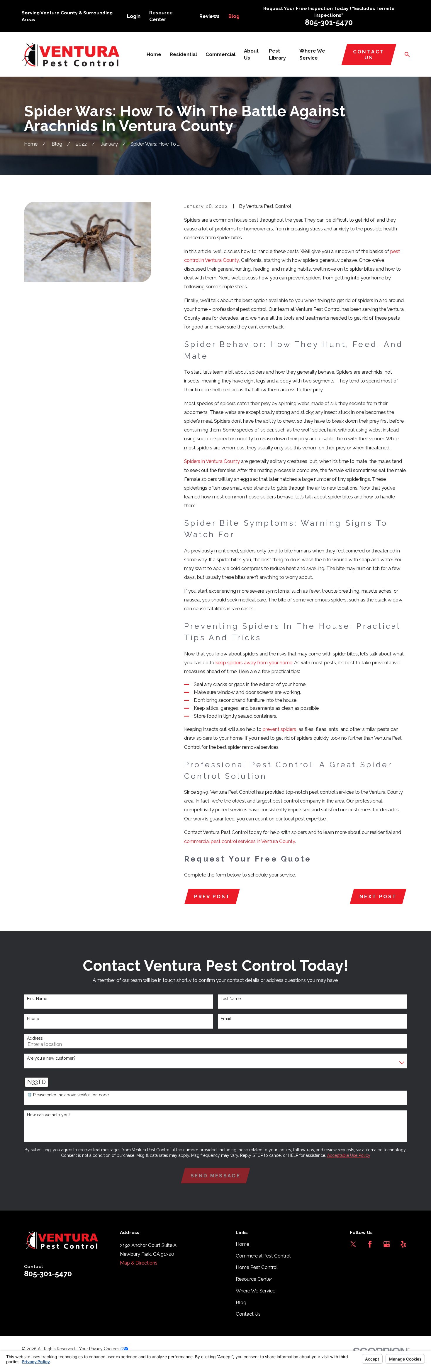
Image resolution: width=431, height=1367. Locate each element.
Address (35, 1038)
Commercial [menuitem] (220, 54)
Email (226, 1018)
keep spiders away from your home (254, 662)
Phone (33, 1018)
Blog (234, 16)
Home (242, 1244)
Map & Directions (138, 1263)
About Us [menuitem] (251, 54)
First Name (37, 998)
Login (133, 16)
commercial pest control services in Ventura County (239, 841)
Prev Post (212, 896)
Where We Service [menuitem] (312, 54)
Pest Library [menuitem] (277, 54)
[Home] (71, 55)
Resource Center (254, 1279)
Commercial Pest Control (263, 1256)
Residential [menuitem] (183, 54)
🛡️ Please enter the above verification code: (68, 1095)
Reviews (209, 16)
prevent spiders (279, 729)
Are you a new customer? (51, 1058)
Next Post (378, 896)
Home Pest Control (257, 1267)
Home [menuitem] (154, 54)
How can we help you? (49, 1115)
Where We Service (255, 1291)
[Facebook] (369, 1244)
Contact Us (368, 54)
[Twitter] (353, 1244)
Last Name (231, 998)
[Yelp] (403, 1244)
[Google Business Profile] (386, 1244)
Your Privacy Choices (100, 1348)
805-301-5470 (329, 22)
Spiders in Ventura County (212, 461)
